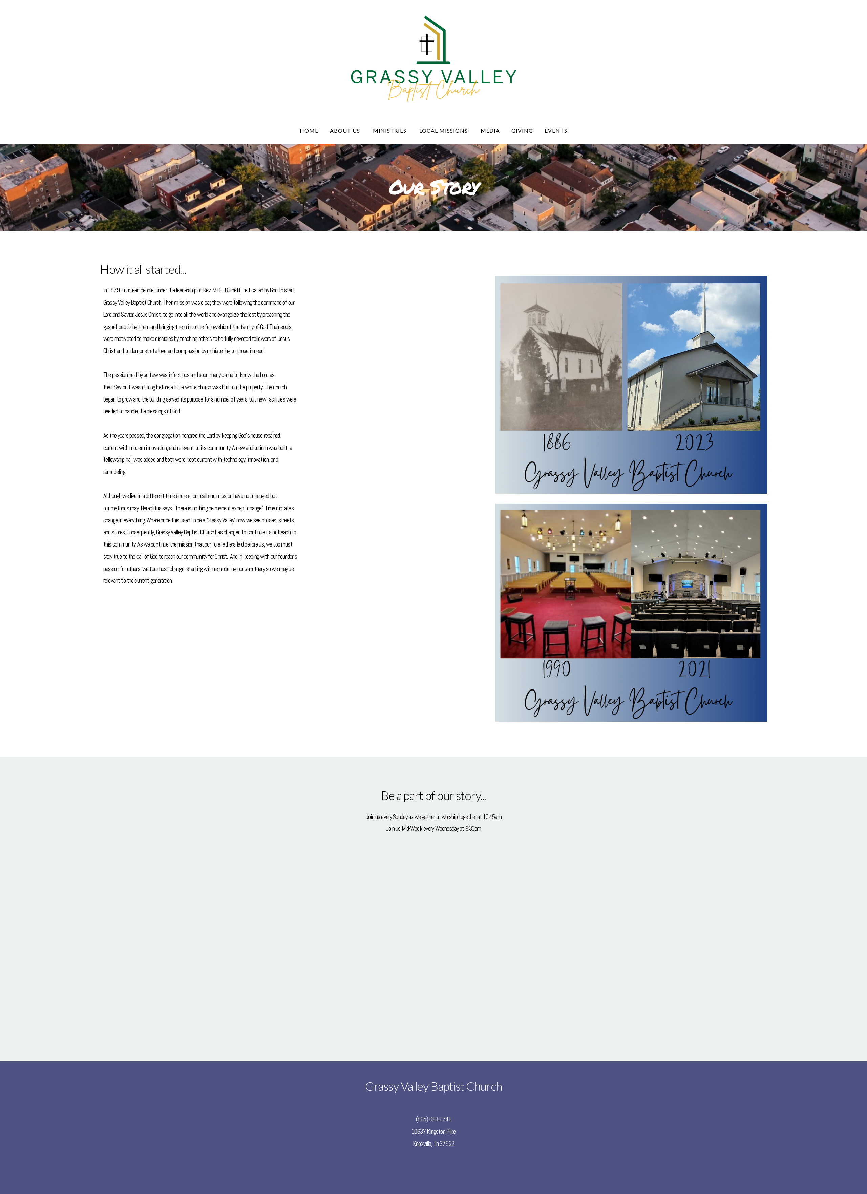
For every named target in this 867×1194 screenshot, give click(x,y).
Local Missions (444, 130)
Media (490, 130)
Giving (522, 130)
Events (556, 130)
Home (309, 130)
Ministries (390, 130)
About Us (345, 130)
